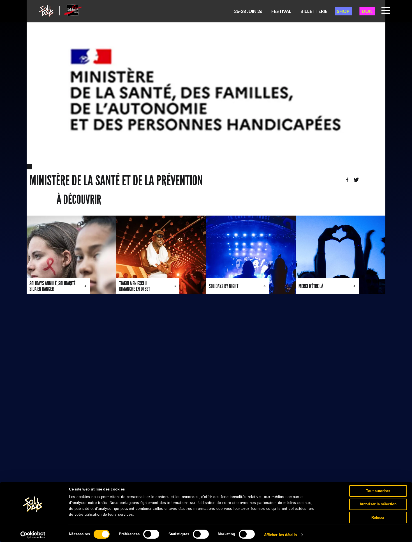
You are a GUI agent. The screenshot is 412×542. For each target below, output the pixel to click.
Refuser (378, 517)
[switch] (151, 534)
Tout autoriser (378, 491)
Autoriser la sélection (378, 504)
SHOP (343, 11)
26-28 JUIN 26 (248, 11)
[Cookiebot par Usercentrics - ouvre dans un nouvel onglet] (32, 535)
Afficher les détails (280, 535)
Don (367, 11)
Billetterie (313, 11)
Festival (281, 11)
